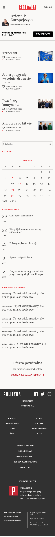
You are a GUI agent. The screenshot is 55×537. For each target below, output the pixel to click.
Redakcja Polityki (25, 446)
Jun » (13, 200)
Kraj (13, 428)
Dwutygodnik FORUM (12, 513)
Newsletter (27, 401)
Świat (12, 434)
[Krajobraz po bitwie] (45, 125)
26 (12, 196)
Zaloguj (48, 7)
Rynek (39, 418)
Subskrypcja (27, 406)
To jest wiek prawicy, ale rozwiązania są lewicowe (23, 295)
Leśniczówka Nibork (12, 521)
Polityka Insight (11, 517)
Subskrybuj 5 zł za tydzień (26, 375)
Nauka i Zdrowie (39, 428)
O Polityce (25, 468)
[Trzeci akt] (45, 56)
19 (12, 190)
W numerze (12, 418)
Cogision (39, 513)
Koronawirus (12, 423)
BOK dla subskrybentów (25, 462)
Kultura (39, 423)
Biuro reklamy (25, 451)
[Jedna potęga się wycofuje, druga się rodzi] (45, 78)
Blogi (39, 434)
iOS (21, 488)
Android (28, 488)
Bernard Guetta (13, 60)
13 (19, 184)
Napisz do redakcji (25, 457)
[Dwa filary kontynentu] (45, 103)
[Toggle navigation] (4, 7)
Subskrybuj (43, 34)
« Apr (5, 200)
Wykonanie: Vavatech (37, 519)
